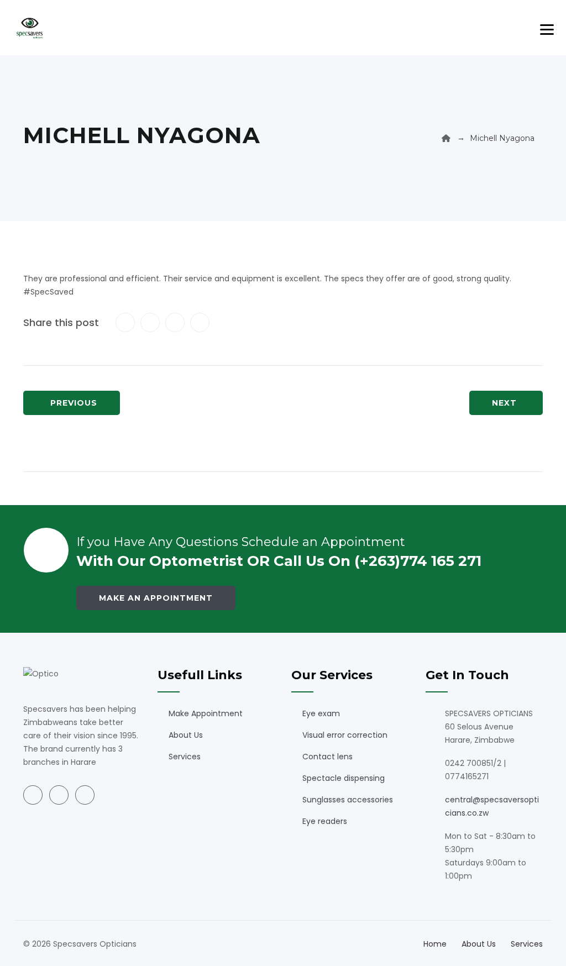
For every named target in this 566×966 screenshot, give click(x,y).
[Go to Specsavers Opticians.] (446, 138)
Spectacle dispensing (343, 778)
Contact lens (327, 756)
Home (435, 943)
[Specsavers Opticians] (30, 27)
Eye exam (321, 713)
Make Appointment (206, 713)
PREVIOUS (73, 403)
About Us (186, 735)
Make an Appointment (156, 598)
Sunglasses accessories (347, 799)
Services (185, 756)
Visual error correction (344, 735)
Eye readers (324, 821)
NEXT (504, 403)
